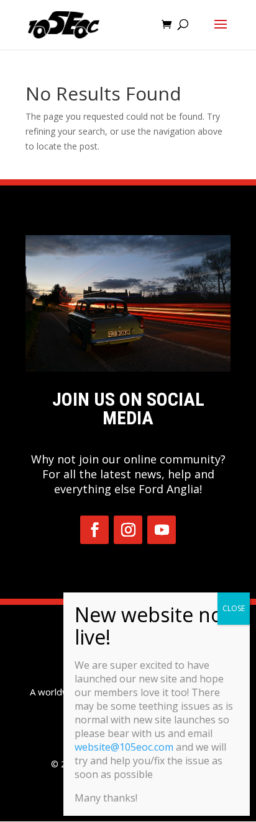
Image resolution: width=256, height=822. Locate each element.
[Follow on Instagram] (128, 530)
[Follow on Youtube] (161, 530)
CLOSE (233, 608)
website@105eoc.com (124, 747)
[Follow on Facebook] (94, 530)
